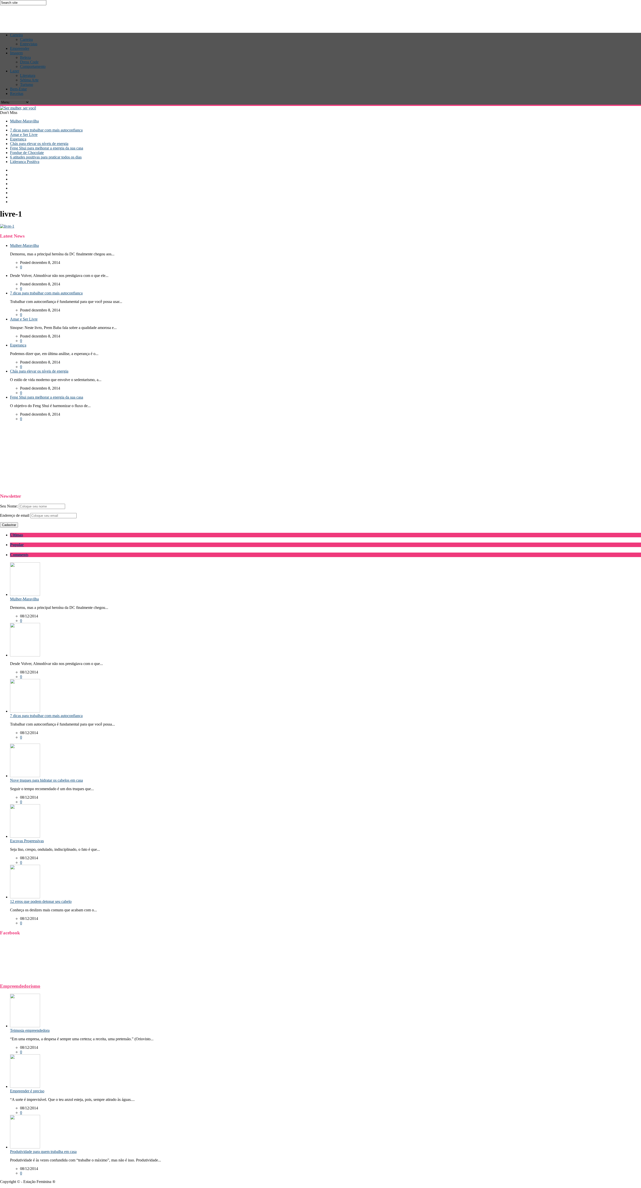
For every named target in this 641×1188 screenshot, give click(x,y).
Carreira (16, 35)
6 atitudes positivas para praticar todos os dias (46, 157)
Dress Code (29, 62)
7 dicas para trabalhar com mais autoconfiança (46, 130)
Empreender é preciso (27, 1091)
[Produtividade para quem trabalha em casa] (25, 1147)
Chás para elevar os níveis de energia (39, 143)
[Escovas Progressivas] (25, 836)
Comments (19, 555)
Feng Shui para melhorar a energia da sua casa (46, 148)
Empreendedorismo (20, 986)
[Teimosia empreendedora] (25, 1026)
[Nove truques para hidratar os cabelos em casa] (25, 776)
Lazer (14, 71)
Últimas (16, 535)
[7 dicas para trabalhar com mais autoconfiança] (25, 711)
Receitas (16, 93)
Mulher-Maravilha (24, 121)
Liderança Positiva (24, 161)
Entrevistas (28, 44)
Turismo (26, 84)
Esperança (18, 139)
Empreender (19, 48)
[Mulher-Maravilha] (25, 594)
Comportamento (33, 66)
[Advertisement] (91, 16)
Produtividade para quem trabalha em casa (43, 1151)
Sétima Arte (29, 80)
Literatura (27, 75)
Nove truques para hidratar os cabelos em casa (46, 780)
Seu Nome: (9, 506)
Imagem (16, 53)
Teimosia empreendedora (30, 1030)
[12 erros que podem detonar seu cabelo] (25, 897)
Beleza (25, 57)
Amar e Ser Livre (24, 134)
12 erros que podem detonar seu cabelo (41, 901)
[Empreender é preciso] (25, 1086)
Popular (17, 545)
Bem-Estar (18, 89)
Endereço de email (14, 515)
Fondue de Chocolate (27, 152)
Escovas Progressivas (27, 841)
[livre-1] (7, 226)
